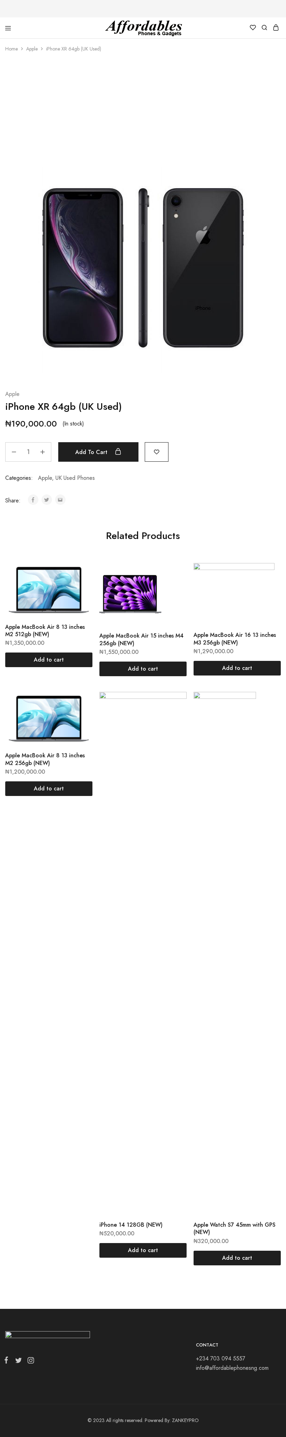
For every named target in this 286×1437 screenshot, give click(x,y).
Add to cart (92, 452)
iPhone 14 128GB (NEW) (131, 1225)
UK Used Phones (75, 478)
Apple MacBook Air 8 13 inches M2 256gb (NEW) (45, 759)
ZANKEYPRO (185, 1420)
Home (11, 48)
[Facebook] (8, 1361)
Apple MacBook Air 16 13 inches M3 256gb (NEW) (235, 638)
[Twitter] (18, 1362)
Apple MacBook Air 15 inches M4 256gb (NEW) (141, 639)
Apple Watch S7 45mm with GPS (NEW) (235, 1228)
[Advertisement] (143, 111)
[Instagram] (29, 1362)
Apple (32, 48)
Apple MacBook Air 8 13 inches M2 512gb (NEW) (45, 630)
